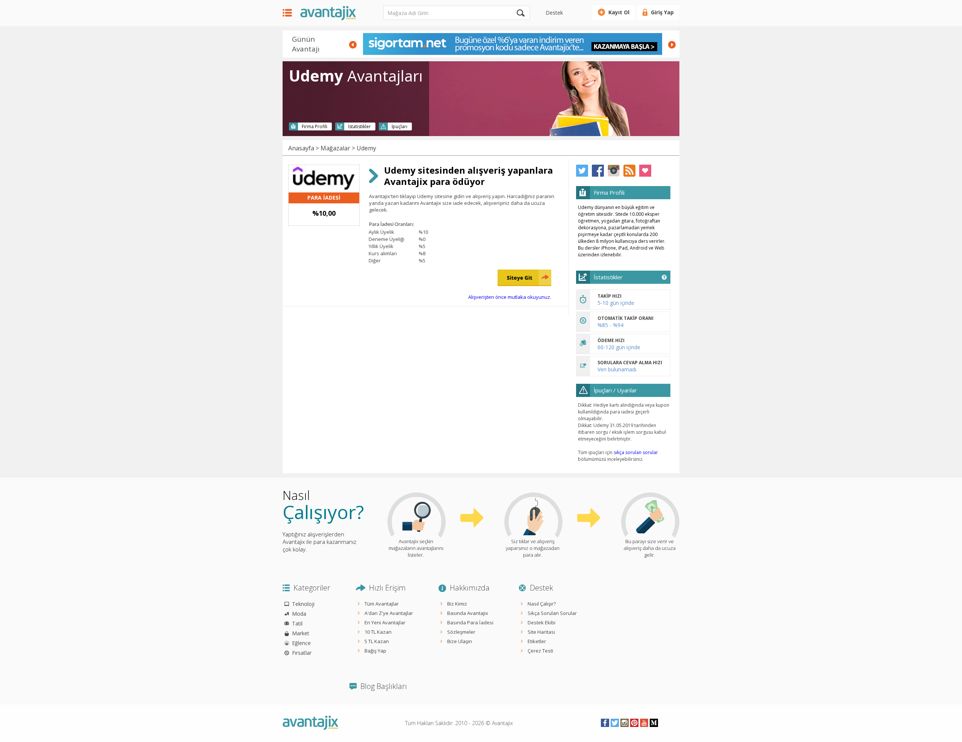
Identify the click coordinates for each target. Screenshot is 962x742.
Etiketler (537, 641)
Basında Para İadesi (470, 622)
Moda (299, 613)
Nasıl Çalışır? (542, 603)
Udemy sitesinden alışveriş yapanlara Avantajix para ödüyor (468, 176)
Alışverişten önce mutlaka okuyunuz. (509, 297)
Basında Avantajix (467, 613)
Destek (554, 12)
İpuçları (399, 126)
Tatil (297, 623)
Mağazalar (335, 148)
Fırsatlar (302, 652)
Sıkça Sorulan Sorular (552, 613)
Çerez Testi (540, 650)
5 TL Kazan (377, 641)
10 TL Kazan (378, 631)
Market (300, 633)
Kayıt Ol (618, 12)
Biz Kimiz (457, 603)
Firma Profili (314, 126)
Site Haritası (541, 631)
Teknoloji (303, 603)
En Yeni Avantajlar (385, 622)
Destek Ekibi (541, 622)
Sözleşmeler (461, 631)
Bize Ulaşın (459, 641)
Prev (353, 44)
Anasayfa (301, 148)
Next (672, 44)
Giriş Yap (662, 12)
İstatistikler (359, 126)
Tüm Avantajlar (382, 603)
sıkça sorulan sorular (636, 452)
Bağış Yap (375, 650)
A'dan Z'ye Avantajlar (389, 613)
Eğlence (301, 643)
